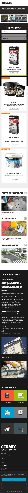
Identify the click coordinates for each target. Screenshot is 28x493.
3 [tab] (15, 21)
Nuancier (3, 458)
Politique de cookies (9, 491)
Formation (3, 461)
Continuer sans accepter (14, 484)
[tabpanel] (14, 18)
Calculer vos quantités (6, 455)
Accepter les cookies (14, 479)
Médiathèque (4, 457)
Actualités (3, 469)
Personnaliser (14, 488)
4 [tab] (17, 21)
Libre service (3, 462)
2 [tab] (13, 21)
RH (1, 470)
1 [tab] (10, 21)
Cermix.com (14, 448)
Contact (2, 459)
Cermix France (4, 468)
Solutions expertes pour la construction (8, 3)
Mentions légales (18, 491)
